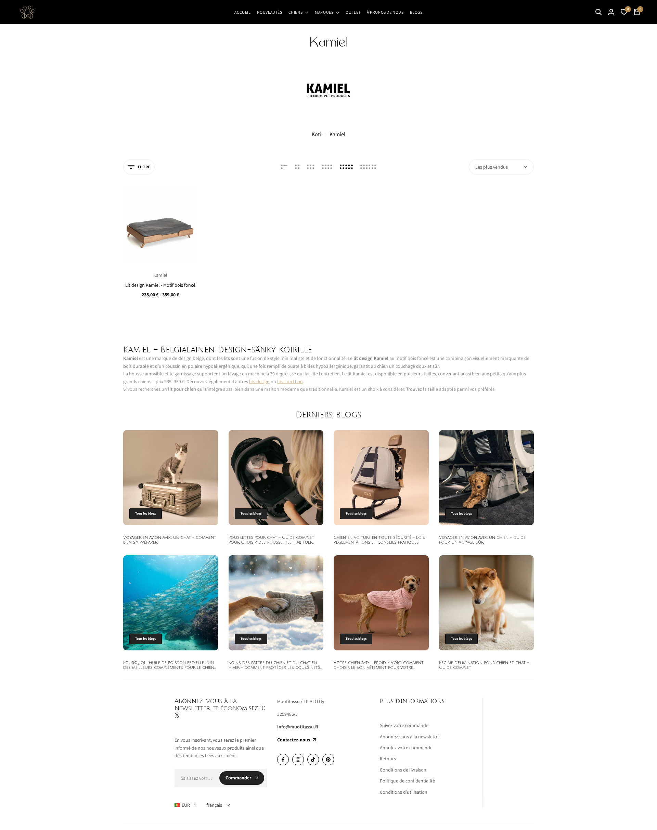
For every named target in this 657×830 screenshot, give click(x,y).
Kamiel (337, 134)
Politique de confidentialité (407, 781)
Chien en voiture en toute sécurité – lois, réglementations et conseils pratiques (379, 540)
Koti (316, 134)
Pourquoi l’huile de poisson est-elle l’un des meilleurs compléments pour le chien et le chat (168, 668)
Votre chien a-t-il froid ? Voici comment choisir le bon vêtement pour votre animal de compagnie (379, 668)
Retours (388, 758)
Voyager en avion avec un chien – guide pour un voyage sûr (482, 540)
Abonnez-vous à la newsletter (410, 737)
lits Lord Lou (290, 381)
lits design (259, 381)
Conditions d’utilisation (403, 792)
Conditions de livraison (403, 770)
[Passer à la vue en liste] (284, 167)
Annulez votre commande (406, 747)
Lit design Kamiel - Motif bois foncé (160, 285)
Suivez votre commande (404, 725)
